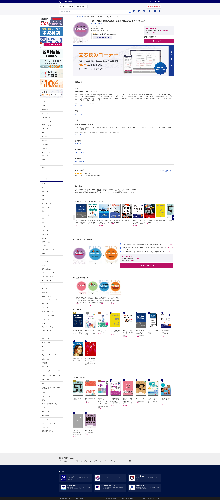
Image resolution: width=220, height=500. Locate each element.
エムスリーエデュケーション (49, 300)
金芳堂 (43, 222)
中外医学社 (45, 191)
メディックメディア (47, 396)
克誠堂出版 (45, 234)
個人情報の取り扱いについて (118, 498)
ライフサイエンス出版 (48, 315)
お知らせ (112, 461)
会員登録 (157, 1)
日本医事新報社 (46, 207)
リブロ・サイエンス (47, 331)
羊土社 (43, 195)
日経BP (44, 246)
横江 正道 (93, 23)
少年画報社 (45, 303)
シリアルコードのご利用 (124, 461)
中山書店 (44, 226)
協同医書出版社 (46, 411)
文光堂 (43, 188)
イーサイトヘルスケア (48, 346)
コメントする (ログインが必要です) (162, 171)
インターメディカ (46, 280)
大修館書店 (45, 427)
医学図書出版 (45, 319)
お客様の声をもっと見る (101, 37)
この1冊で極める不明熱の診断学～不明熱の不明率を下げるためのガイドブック (144, 248)
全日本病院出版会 (46, 269)
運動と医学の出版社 (47, 431)
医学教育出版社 (46, 342)
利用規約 (108, 498)
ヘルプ (144, 498)
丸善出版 (44, 257)
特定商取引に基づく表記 (80, 461)
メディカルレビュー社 (48, 273)
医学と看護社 (45, 359)
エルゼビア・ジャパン (48, 311)
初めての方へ (103, 461)
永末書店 (44, 383)
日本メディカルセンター (48, 249)
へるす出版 (45, 261)
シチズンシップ (46, 419)
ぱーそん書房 (45, 379)
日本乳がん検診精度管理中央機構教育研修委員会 (51, 388)
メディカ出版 (45, 215)
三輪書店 (44, 253)
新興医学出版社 (46, 242)
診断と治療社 (45, 292)
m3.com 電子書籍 (77, 16)
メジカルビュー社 (46, 203)
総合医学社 (45, 230)
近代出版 (44, 407)
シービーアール (46, 265)
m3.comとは (158, 498)
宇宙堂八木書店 (46, 338)
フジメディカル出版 (47, 276)
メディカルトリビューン (48, 423)
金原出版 (44, 199)
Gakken (44, 238)
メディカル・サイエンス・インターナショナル (51, 371)
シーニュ (44, 323)
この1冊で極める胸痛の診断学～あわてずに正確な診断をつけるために (144, 244)
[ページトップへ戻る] (215, 497)
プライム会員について (65, 461)
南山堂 (43, 211)
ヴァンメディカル (46, 296)
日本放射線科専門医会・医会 (49, 404)
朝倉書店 (44, 392)
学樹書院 (44, 363)
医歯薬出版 (45, 218)
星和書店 (44, 400)
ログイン (151, 1)
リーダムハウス (46, 307)
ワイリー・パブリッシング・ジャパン (51, 354)
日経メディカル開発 (47, 327)
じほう (43, 284)
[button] (173, 217)
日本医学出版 (45, 415)
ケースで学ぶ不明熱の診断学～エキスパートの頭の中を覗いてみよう (144, 252)
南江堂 (43, 350)
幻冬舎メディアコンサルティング (51, 375)
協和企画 (44, 288)
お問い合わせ (150, 498)
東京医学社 (45, 366)
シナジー (44, 334)
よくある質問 (93, 461)
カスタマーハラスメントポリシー (134, 498)
